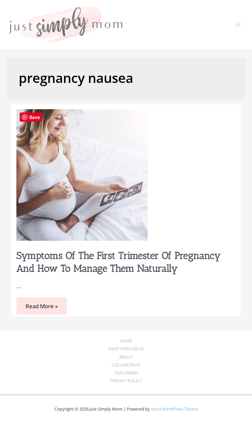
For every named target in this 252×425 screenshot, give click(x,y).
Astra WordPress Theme (174, 409)
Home (126, 341)
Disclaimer (126, 373)
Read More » (41, 306)
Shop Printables (126, 349)
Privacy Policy (126, 381)
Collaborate (126, 365)
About (126, 357)
